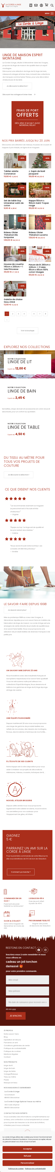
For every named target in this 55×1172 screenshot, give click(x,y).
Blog (6, 1037)
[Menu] (52, 13)
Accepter (27, 1148)
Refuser (27, 1156)
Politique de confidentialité (35, 1169)
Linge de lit (20, 362)
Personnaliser (27, 1163)
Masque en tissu (10, 1082)
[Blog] (30, 5)
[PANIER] (46, 5)
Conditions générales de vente (17, 1045)
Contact (7, 1057)
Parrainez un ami (11, 1042)
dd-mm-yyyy (11, 1009)
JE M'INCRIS (16, 1016)
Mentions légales (11, 1054)
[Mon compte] (41, 5)
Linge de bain (22, 391)
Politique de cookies (16, 1169)
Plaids (6, 1080)
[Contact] (35, 5)
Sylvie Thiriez (25, 77)
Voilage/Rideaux (11, 1074)
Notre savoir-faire (11, 1034)
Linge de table (24, 427)
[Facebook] (39, 950)
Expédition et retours (12, 1040)
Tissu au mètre (10, 1077)
